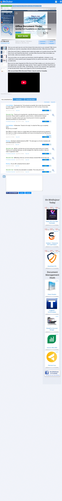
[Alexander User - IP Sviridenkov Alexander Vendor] (53, 115)
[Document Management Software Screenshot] (4, 52)
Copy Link (18, 110)
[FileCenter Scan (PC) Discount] (52, 356)
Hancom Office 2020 (52, 347)
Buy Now (23, 36)
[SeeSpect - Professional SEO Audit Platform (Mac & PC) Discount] (52, 235)
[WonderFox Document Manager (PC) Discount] (52, 320)
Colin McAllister (9, 105)
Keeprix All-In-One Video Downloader (52, 222)
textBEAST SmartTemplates (52, 311)
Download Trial (5, 43)
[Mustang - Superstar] (4, 142)
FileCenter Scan (52, 365)
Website (51, 41)
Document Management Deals (52, 275)
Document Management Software (34, 5)
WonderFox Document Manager (52, 329)
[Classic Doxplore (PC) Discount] (52, 285)
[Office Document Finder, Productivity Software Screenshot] (4, 60)
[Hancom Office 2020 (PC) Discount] (52, 338)
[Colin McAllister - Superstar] (4, 106)
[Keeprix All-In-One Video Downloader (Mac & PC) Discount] (52, 214)
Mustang (8, 141)
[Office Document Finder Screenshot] (4, 48)
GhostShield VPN (52, 266)
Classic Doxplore (52, 294)
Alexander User (9, 114)
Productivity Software (21, 5)
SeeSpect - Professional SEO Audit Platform (52, 243)
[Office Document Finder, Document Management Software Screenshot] (4, 56)
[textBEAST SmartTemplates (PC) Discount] (52, 303)
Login (21, 193)
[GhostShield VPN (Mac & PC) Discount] (52, 257)
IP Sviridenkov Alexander (6, 5)
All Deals (14, 5)
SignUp (28, 193)
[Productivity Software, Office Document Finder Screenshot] (4, 70)
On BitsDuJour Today (52, 201)
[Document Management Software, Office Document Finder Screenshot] (4, 65)
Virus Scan (43, 43)
